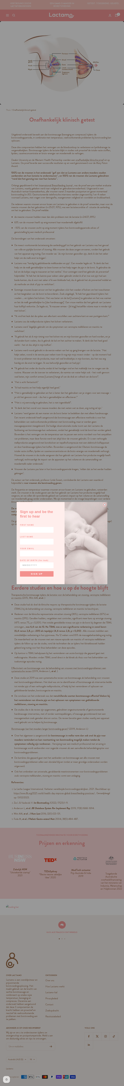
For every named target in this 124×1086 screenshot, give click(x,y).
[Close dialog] (104, 504)
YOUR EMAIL (27, 549)
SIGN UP (37, 574)
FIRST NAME (27, 525)
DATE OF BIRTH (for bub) (34, 560)
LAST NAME (26, 537)
